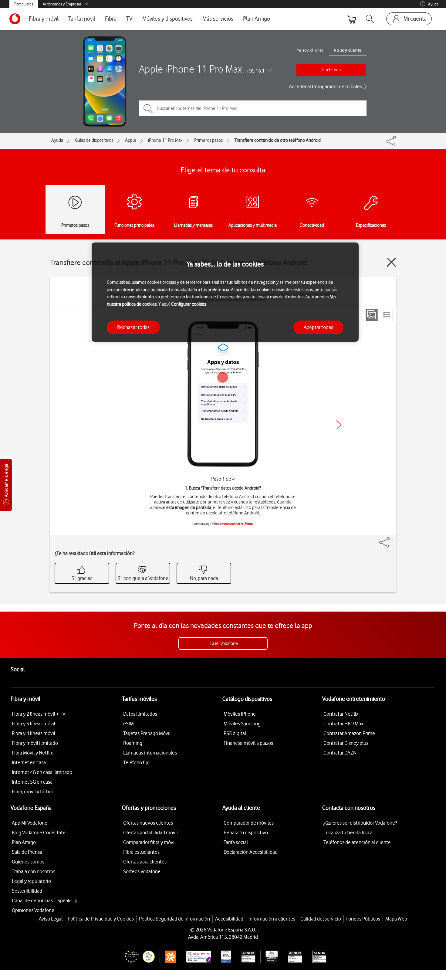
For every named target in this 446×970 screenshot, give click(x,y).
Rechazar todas (133, 327)
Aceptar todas (318, 327)
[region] (225, 292)
